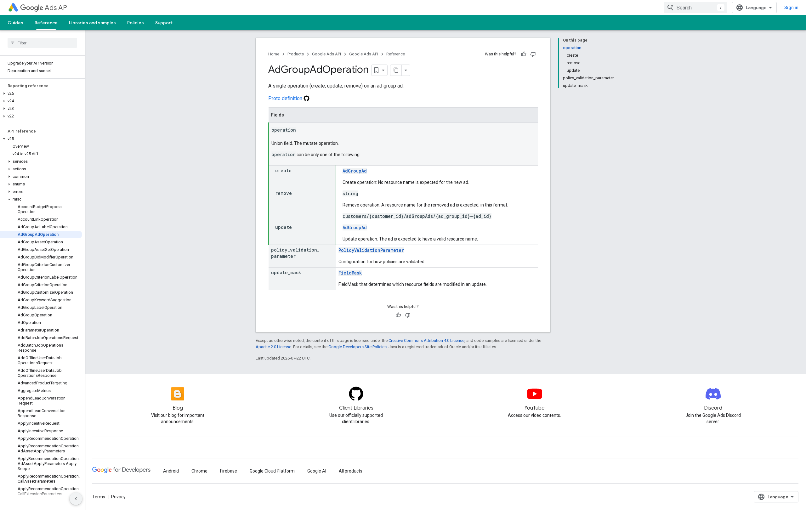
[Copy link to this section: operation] (302, 130)
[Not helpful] (533, 54)
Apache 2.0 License (273, 346)
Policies (135, 23)
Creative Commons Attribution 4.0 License (426, 340)
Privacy (118, 496)
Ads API (57, 7)
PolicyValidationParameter (371, 250)
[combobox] (695, 7)
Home (273, 54)
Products (295, 54)
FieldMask (350, 273)
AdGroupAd (355, 171)
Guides (15, 23)
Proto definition (286, 98)
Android (171, 470)
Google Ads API (326, 54)
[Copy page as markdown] (396, 70)
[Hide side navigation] (76, 498)
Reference (46, 23)
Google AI (316, 470)
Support (164, 23)
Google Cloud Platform (272, 470)
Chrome (199, 470)
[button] (41, 93)
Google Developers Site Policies (357, 346)
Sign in (791, 7)
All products (350, 470)
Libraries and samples (92, 23)
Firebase (228, 470)
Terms (98, 496)
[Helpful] (523, 54)
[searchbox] (42, 43)
